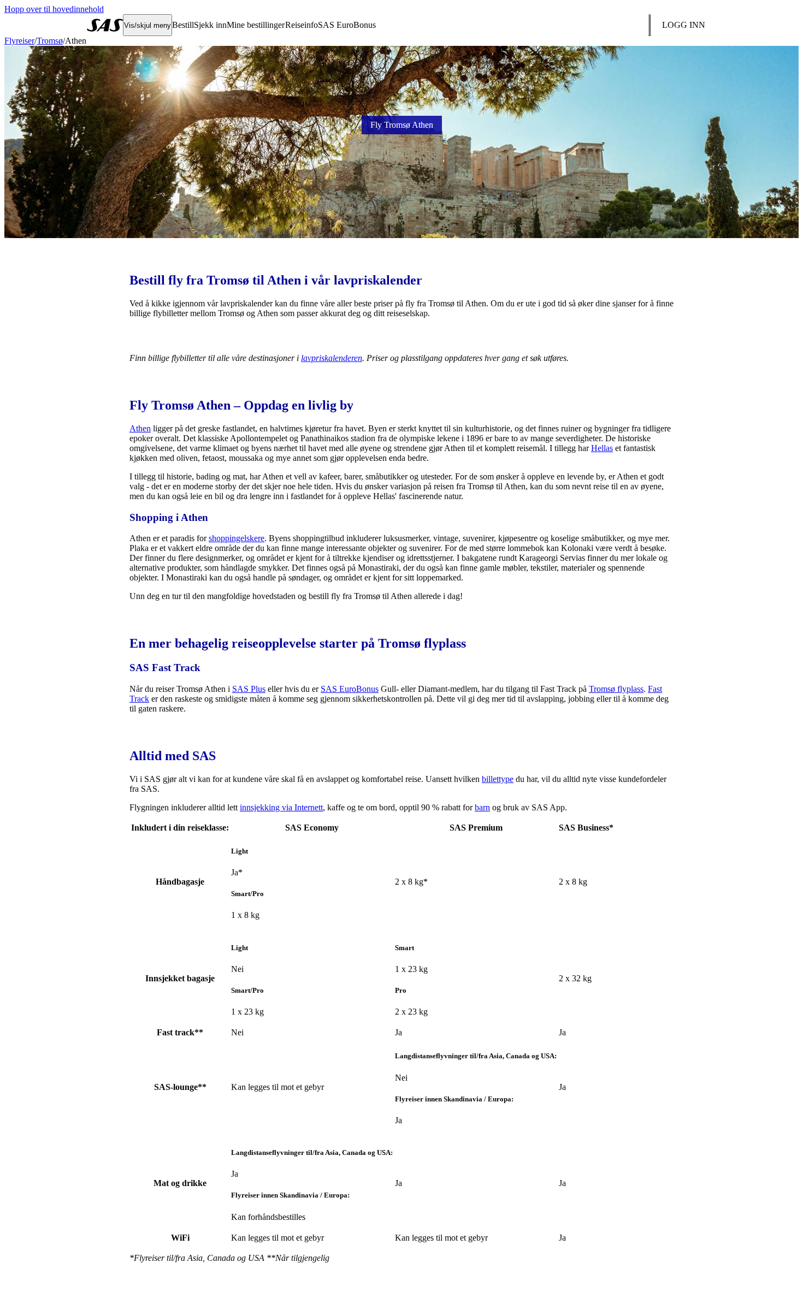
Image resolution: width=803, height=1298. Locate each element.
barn (482, 807)
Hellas (602, 448)
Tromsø (50, 40)
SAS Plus (248, 689)
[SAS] (105, 25)
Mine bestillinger (256, 24)
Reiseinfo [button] (301, 24)
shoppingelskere (236, 538)
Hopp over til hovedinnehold (54, 9)
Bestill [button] (183, 24)
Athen (140, 428)
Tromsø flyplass (616, 689)
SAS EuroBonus (350, 689)
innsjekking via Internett (281, 807)
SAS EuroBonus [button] (347, 24)
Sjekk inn (210, 24)
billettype (497, 779)
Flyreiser (19, 40)
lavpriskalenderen (331, 358)
